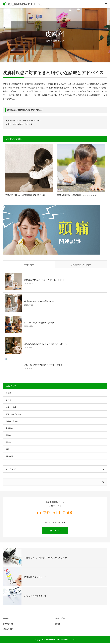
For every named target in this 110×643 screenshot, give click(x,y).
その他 (8, 400)
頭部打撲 (9, 456)
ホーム (6, 618)
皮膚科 (58, 623)
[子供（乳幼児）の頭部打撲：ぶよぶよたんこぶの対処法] (81, 168)
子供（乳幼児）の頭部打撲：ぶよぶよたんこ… (78, 195)
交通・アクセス (55, 530)
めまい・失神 (11, 407)
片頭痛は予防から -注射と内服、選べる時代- (44, 280)
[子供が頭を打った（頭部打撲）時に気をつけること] (29, 168)
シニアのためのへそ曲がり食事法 (39, 322)
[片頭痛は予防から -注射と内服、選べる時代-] (13, 281)
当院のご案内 (61, 618)
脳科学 (8, 442)
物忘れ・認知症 (12, 421)
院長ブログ (8, 628)
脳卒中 (8, 435)
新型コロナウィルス (13, 414)
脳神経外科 (8, 623)
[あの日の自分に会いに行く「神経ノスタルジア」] (13, 345)
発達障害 (9, 428)
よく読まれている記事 (81, 264)
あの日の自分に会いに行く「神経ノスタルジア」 (46, 343)
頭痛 (7, 449)
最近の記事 (29, 264)
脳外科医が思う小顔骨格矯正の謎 (39, 301)
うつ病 (8, 393)
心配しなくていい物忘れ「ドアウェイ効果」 (44, 364)
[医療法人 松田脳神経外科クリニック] (22, 4)
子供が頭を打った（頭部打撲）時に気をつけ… (26, 195)
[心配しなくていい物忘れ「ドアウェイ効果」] (13, 366)
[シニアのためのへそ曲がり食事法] (13, 324)
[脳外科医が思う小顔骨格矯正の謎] (13, 303)
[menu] (106, 4)
